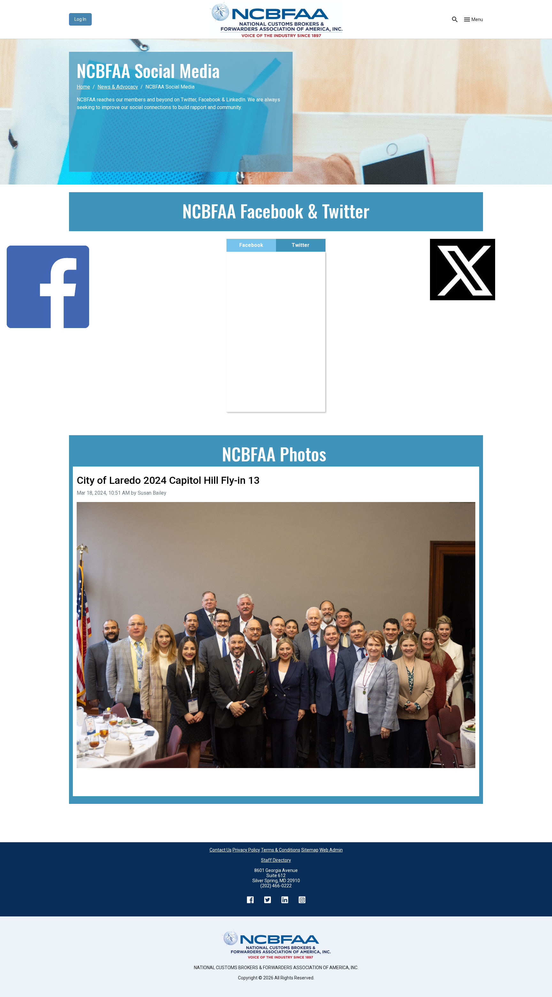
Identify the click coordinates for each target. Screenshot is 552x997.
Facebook (251, 245)
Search (455, 19)
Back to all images (97, 784)
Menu (477, 19)
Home (83, 87)
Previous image (94, 777)
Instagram (302, 900)
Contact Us (221, 849)
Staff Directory (276, 860)
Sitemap (309, 849)
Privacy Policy (246, 849)
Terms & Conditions (280, 849)
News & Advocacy (117, 87)
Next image (462, 777)
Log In (80, 19)
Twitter (301, 245)
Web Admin (331, 849)
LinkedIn (284, 900)
